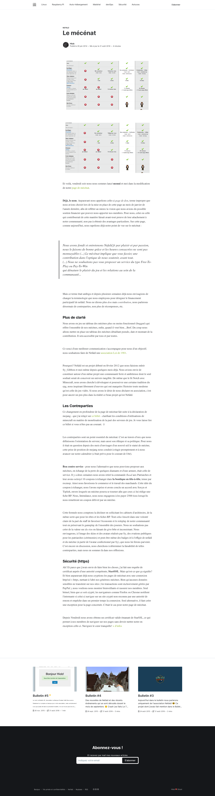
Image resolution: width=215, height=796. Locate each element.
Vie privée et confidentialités (54, 789)
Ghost (179, 789)
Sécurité (122, 4)
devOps (109, 4)
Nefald (66, 28)
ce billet (96, 416)
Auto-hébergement (78, 4)
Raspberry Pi (58, 4)
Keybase (79, 789)
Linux (44, 4)
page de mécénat (80, 187)
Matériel (97, 4)
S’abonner (176, 4)
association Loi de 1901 (113, 353)
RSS (86, 789)
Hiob (72, 43)
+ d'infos (117, 626)
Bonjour (37, 789)
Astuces (136, 4)
